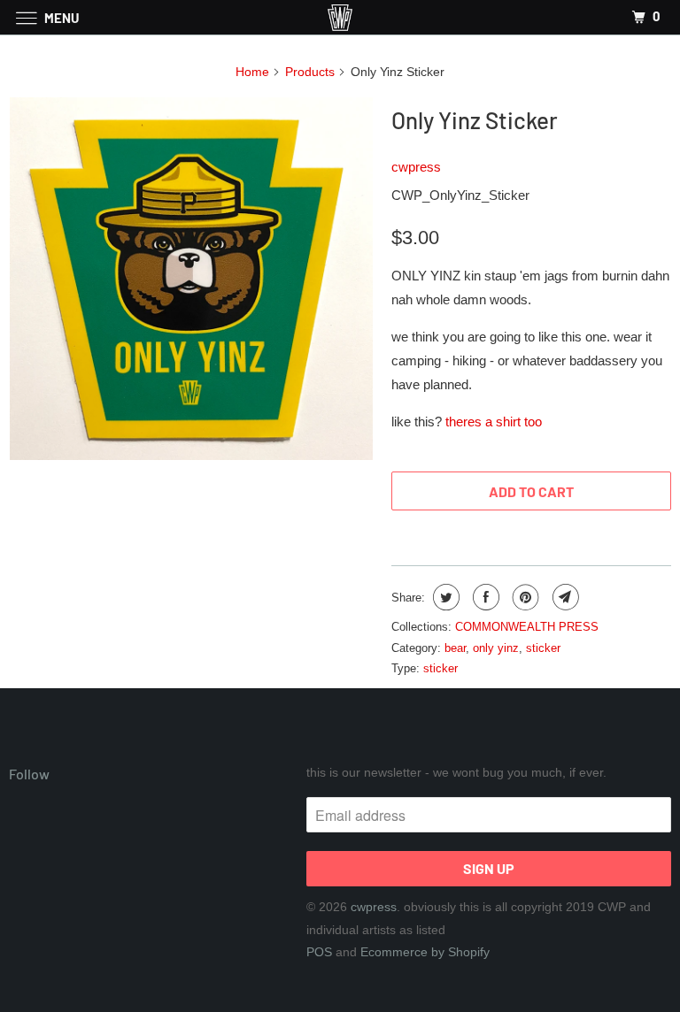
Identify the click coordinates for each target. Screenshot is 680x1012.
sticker (543, 648)
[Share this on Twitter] (444, 597)
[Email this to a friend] (563, 597)
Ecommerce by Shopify (425, 952)
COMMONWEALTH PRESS (527, 626)
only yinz (496, 648)
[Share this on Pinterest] (523, 597)
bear (455, 648)
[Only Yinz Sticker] (191, 278)
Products (310, 72)
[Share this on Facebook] (483, 597)
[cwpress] (340, 17)
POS (319, 952)
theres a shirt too (495, 421)
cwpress (416, 166)
